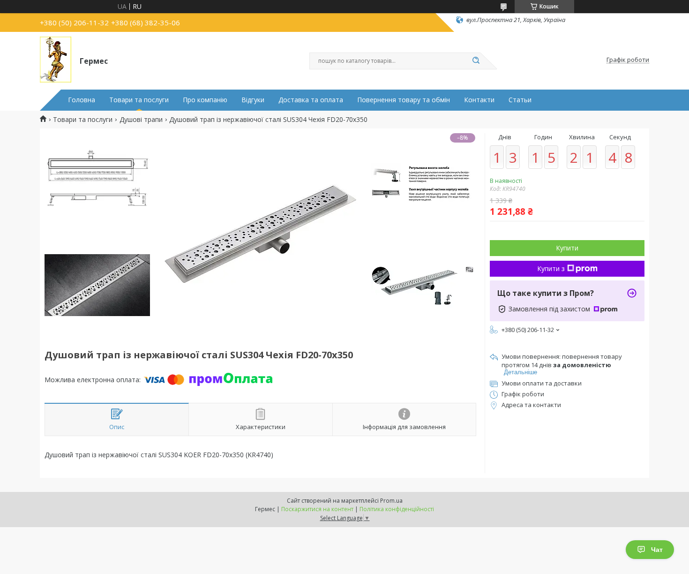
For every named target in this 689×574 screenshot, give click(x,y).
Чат (657, 549)
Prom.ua (391, 501)
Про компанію (205, 100)
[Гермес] (55, 60)
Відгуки (252, 100)
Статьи (520, 100)
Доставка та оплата (310, 100)
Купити (567, 247)
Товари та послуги (139, 100)
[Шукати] (475, 61)
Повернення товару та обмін (403, 100)
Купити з (551, 268)
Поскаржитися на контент (317, 509)
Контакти (479, 100)
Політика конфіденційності (396, 509)
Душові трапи (141, 119)
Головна (81, 100)
